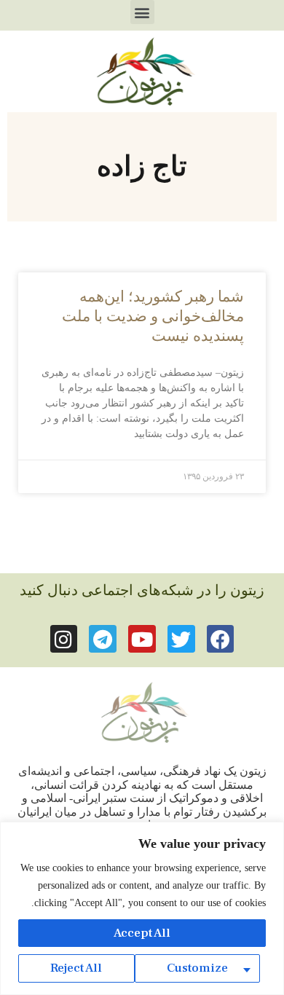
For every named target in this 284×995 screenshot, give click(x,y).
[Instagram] (64, 639)
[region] (142, 908)
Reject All (76, 968)
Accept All (142, 933)
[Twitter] (181, 639)
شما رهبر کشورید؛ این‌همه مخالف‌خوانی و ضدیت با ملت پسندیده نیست (153, 316)
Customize (197, 968)
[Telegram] (103, 639)
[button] (142, 12)
